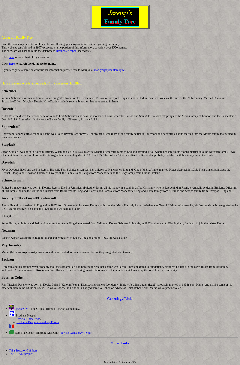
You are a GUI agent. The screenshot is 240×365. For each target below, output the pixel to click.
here (11, 57)
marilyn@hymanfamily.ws (109, 70)
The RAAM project (20, 353)
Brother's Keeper (66, 50)
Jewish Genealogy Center (76, 332)
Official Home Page (28, 318)
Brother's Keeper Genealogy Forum (37, 322)
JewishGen (21, 308)
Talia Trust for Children (23, 350)
